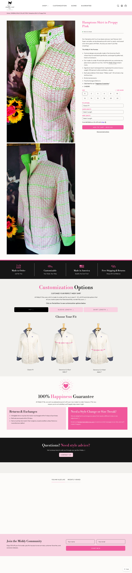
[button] (118, 6)
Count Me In (95, 548)
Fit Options (85, 103)
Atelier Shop (113, 63)
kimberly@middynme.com (86, 422)
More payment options (103, 132)
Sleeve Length (86, 109)
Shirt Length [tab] (99, 309)
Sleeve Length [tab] (65, 309)
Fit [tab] (30, 309)
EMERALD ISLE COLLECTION (19, 13)
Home (8, 13)
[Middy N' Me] (9, 5)
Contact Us (66, 455)
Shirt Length (86, 115)
